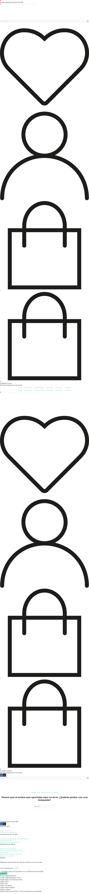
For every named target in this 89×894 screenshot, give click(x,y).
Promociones (39, 387)
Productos (28, 387)
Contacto (68, 387)
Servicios (49, 387)
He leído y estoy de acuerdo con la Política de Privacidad (22, 871)
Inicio (20, 387)
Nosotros (59, 387)
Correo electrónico (7, 868)
